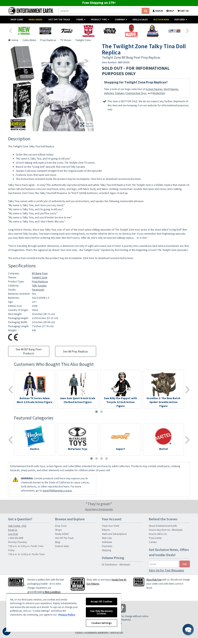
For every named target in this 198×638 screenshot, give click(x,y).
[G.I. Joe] (174, 30)
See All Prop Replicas (75, 351)
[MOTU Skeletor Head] (152, 30)
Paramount (38, 289)
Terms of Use (116, 632)
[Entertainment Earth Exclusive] (45, 30)
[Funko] (67, 30)
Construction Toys (135, 93)
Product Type (99, 19)
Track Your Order (110, 525)
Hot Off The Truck (59, 19)
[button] (188, 629)
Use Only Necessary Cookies (101, 612)
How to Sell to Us (158, 534)
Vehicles (109, 93)
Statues (119, 93)
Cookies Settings (101, 623)
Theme (80, 19)
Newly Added (35, 19)
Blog (57, 542)
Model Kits (159, 93)
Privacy (79, 632)
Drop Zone (61, 525)
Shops (58, 530)
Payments (107, 546)
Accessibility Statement (96, 632)
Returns (106, 530)
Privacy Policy (66, 614)
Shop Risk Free (153, 579)
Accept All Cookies (101, 601)
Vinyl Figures (171, 89)
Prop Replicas (40, 281)
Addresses (107, 542)
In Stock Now (161, 19)
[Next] (187, 30)
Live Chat (13, 534)
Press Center (155, 538)
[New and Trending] (24, 30)
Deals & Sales (140, 19)
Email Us (12, 530)
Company (120, 19)
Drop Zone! (17, 19)
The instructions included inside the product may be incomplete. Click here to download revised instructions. (79, 179)
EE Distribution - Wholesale (116, 564)
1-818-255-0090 (15, 538)
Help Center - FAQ (17, 525)
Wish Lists (107, 538)
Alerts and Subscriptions (114, 534)
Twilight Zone (39, 277)
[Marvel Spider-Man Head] (131, 30)
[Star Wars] (109, 30)
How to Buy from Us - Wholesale (165, 530)
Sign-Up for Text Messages (166, 570)
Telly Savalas (39, 285)
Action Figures (154, 89)
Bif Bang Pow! (40, 273)
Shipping (106, 550)
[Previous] (10, 30)
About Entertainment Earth (163, 525)
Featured (179, 19)
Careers (153, 542)
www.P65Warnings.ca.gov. (58, 490)
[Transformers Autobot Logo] (88, 30)
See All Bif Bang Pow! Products (29, 351)
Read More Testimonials (99, 509)
